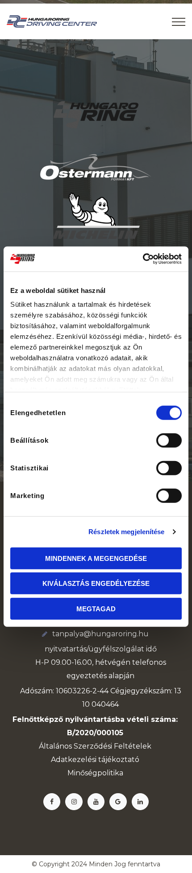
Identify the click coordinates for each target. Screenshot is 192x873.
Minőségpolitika (95, 773)
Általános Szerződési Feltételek (95, 746)
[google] (117, 801)
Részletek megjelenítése (126, 531)
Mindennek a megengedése (96, 558)
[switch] (169, 440)
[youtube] (96, 801)
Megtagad (96, 608)
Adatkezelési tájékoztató (95, 759)
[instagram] (73, 801)
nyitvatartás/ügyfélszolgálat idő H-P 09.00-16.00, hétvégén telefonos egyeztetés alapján (100, 662)
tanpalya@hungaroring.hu (100, 634)
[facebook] (51, 801)
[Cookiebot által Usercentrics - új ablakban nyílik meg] (143, 259)
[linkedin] (140, 801)
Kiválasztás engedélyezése (96, 583)
